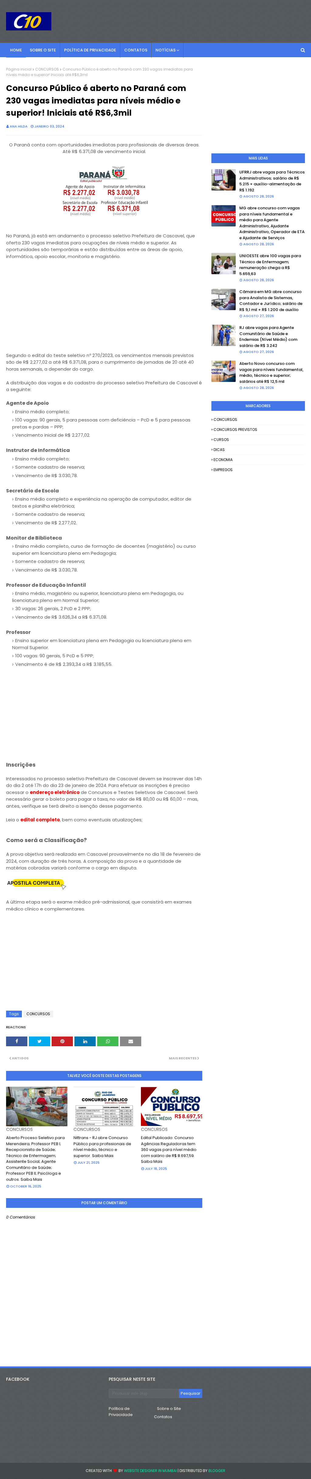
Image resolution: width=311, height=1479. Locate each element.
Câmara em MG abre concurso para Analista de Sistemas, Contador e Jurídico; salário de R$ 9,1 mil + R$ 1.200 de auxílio (270, 301)
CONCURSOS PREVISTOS (235, 429)
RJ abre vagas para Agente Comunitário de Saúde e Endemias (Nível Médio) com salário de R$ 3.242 (268, 336)
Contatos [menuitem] (135, 50)
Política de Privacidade (121, 1412)
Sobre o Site (169, 1408)
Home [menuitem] (16, 50)
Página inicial (19, 69)
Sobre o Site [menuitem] (43, 50)
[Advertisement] (104, 309)
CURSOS (221, 439)
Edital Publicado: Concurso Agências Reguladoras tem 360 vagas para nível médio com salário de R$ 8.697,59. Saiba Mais (169, 1149)
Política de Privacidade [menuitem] (90, 50)
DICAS (219, 449)
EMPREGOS (223, 469)
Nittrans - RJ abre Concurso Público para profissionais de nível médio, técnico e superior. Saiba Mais (102, 1147)
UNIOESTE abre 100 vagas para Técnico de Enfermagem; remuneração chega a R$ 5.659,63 (270, 265)
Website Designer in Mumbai (150, 1470)
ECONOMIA (223, 459)
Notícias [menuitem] (166, 50)
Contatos (163, 1417)
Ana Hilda (19, 126)
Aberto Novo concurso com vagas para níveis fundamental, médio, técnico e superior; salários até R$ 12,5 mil (271, 372)
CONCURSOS (47, 69)
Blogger (216, 1470)
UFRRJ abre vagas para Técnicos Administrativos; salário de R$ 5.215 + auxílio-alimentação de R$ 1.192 (272, 181)
